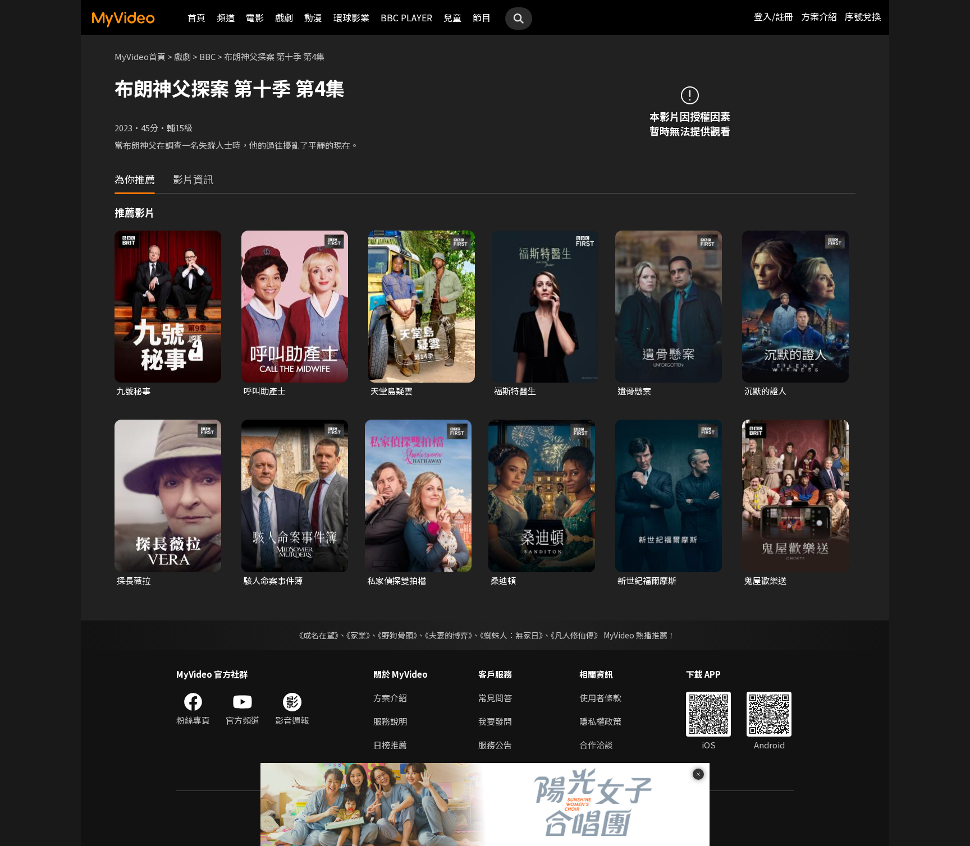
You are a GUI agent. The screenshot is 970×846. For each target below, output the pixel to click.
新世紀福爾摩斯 (646, 580)
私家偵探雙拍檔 (396, 580)
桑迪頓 (503, 580)
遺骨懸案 (634, 391)
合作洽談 (596, 745)
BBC (207, 56)
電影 (255, 17)
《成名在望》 (316, 635)
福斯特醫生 (515, 391)
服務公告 (495, 745)
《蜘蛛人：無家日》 (511, 635)
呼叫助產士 (265, 391)
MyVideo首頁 (140, 56)
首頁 (196, 17)
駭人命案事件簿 (273, 580)
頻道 (226, 17)
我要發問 (495, 721)
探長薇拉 (133, 580)
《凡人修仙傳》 (576, 635)
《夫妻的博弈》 (448, 635)
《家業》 (358, 635)
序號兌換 (863, 16)
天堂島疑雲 (391, 391)
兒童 (452, 17)
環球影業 (351, 17)
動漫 (313, 17)
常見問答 (495, 698)
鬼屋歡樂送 (765, 580)
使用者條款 (600, 698)
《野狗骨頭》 (397, 635)
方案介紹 (819, 16)
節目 (482, 17)
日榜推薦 (390, 745)
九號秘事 (133, 391)
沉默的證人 (765, 391)
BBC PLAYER (406, 17)
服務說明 (390, 721)
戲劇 (284, 17)
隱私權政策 (600, 721)
